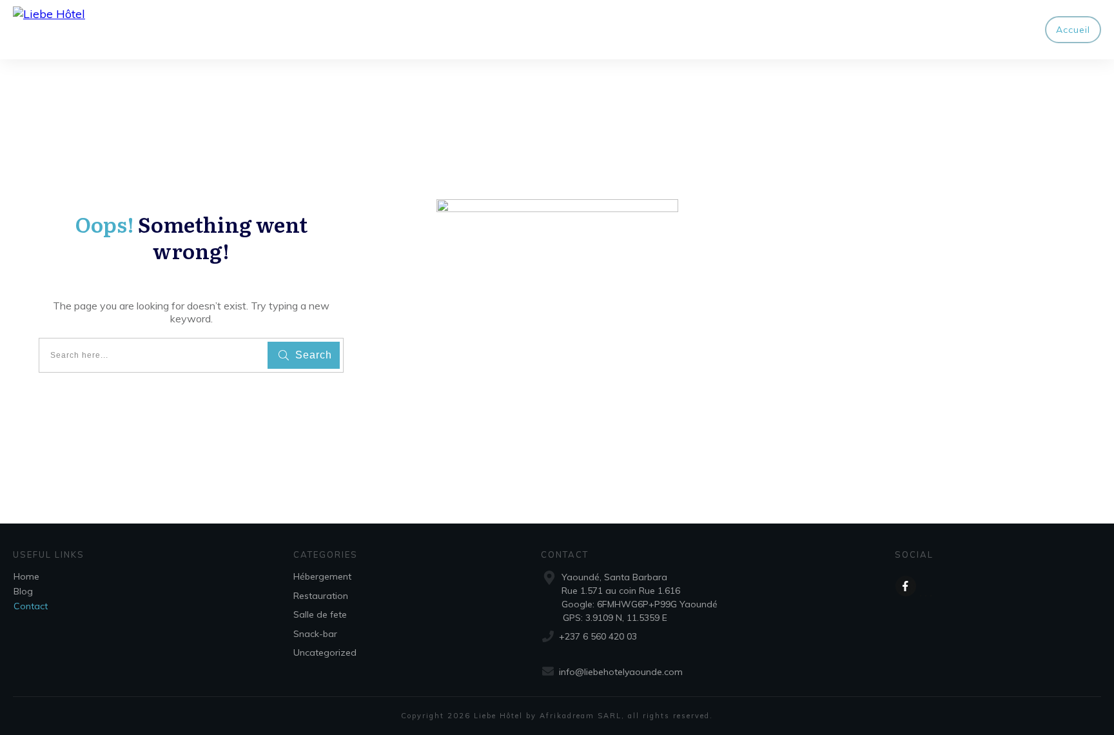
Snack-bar (315, 634)
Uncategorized (325, 652)
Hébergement (322, 576)
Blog (23, 591)
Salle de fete (320, 614)
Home (26, 576)
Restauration (320, 596)
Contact (31, 606)
